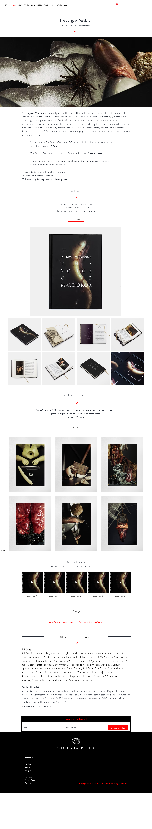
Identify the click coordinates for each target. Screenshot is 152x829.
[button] (117, 4)
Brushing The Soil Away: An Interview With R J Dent (76, 621)
